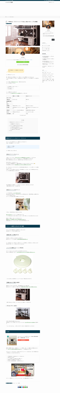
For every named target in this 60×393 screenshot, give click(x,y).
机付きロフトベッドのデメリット (16, 124)
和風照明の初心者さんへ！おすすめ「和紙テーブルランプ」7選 (48, 64)
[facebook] (44, 0)
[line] (48, 0)
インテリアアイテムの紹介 (46, 45)
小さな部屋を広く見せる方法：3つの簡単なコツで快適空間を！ (48, 59)
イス (50, 72)
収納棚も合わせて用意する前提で (16, 129)
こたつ (47, 72)
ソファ (48, 75)
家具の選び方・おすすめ (46, 50)
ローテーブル (44, 79)
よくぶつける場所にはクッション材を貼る (17, 128)
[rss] (51, 0)
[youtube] (50, 0)
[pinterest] (49, 0)
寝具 (49, 80)
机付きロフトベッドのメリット (16, 123)
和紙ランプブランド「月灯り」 (29, 59)
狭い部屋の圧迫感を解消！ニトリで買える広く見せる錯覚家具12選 (48, 56)
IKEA (43, 72)
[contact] (52, 0)
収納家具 (48, 79)
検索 (53, 39)
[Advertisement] (30, 10)
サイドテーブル (44, 75)
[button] (18, 387)
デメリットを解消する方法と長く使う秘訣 (16, 125)
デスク (53, 76)
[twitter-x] (45, 0)
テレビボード (49, 76)
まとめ (11, 130)
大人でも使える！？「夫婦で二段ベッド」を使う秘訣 (48, 66)
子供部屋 (53, 79)
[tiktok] (47, 0)
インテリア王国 (9, 2)
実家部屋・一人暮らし (45, 80)
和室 (50, 79)
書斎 (53, 80)
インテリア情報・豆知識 (8, 23)
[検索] (53, 0)
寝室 (51, 80)
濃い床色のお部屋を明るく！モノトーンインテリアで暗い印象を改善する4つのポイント (48, 61)
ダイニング (51, 75)
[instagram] (46, 0)
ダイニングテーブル (44, 76)
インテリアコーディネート (46, 47)
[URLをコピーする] (27, 387)
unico (45, 72)
